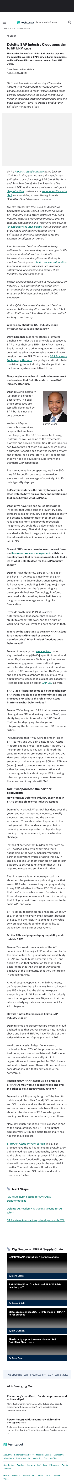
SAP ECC (46, 682)
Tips (48, 1475)
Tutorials (56, 1475)
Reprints (20, 1465)
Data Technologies (58, 1375)
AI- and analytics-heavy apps (24, 226)
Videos (6, 1479)
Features (7, 1469)
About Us (7, 1455)
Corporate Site (50, 1458)
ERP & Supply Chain (21, 29)
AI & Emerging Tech (18, 1375)
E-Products (54, 1465)
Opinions (16, 1475)
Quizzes (40, 1475)
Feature (11, 36)
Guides (6, 1475)
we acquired (43, 651)
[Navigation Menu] (4, 22)
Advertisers (8, 1458)
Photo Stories (28, 1475)
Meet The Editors (43, 1455)
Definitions (42, 1465)
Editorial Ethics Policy (24, 1455)
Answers (31, 1465)
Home (6, 29)
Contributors (8, 1465)
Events (65, 1465)
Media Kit (37, 1458)
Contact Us (59, 1455)
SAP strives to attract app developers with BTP (36, 1220)
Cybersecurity (38, 1375)
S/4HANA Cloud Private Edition (26, 1143)
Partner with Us (23, 1458)
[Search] (69, 22)
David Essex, (13, 69)
